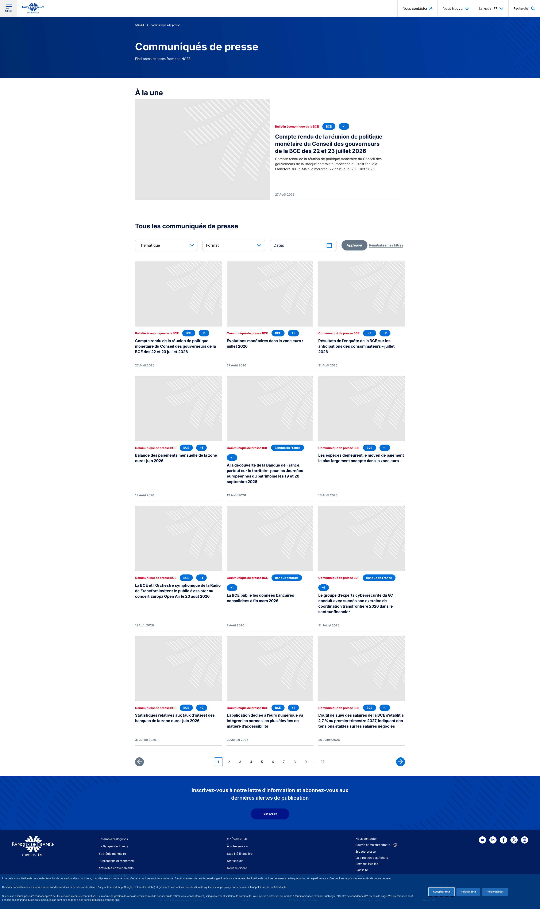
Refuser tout (468, 891)
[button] (524, 8)
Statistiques (235, 861)
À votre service (237, 846)
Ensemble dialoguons (113, 839)
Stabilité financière (239, 853)
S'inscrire (270, 814)
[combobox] (166, 245)
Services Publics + (368, 863)
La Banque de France (113, 846)
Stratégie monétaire (112, 853)
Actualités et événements (116, 868)
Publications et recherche (116, 861)
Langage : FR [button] (488, 8)
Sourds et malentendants (372, 844)
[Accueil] (37, 846)
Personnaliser (495, 891)
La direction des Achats (371, 857)
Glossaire (361, 870)
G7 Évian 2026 (237, 839)
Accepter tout (441, 891)
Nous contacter (366, 838)
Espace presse (365, 851)
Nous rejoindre (237, 868)
